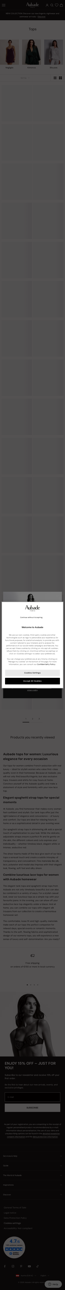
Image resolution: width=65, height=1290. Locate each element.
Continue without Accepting (31, 617)
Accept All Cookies (32, 681)
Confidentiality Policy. (46, 664)
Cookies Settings (32, 673)
